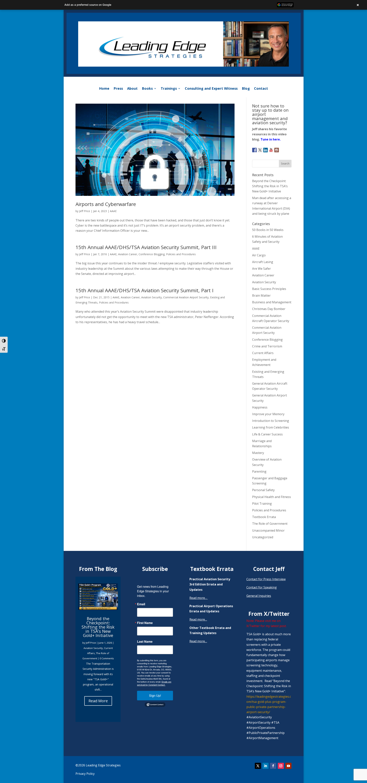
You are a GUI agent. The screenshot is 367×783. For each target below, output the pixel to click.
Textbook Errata (264, 517)
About (132, 88)
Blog (246, 88)
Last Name (145, 641)
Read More (98, 700)
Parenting (259, 471)
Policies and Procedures (181, 254)
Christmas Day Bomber (268, 309)
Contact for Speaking (261, 587)
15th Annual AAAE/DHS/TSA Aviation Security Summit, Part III (146, 247)
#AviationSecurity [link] (259, 717)
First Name (145, 622)
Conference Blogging (152, 254)
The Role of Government (269, 523)
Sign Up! (155, 695)
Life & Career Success (267, 434)
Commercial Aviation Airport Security (186, 297)
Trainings (169, 88)
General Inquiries (258, 596)
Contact (261, 88)
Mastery (258, 453)
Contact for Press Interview (266, 579)
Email (141, 604)
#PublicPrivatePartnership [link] (265, 733)
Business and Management (271, 302)
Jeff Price (84, 211)
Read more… (198, 598)
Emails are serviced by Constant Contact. (154, 683)
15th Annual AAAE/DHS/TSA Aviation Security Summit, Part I (145, 290)
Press (118, 88)
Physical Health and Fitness (271, 497)
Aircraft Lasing (262, 262)
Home (104, 88)
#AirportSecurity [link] (258, 722)
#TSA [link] (275, 722)
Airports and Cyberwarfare (106, 204)
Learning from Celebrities (270, 427)
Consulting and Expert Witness (211, 88)
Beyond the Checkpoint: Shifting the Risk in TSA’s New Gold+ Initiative (270, 186)
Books (147, 88)
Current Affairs (263, 353)
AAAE (113, 211)
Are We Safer (261, 268)
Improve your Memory (268, 414)
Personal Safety (263, 490)
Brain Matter (261, 295)
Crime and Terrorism (267, 346)
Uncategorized (262, 537)
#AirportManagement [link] (262, 738)
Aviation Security (151, 297)
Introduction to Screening (270, 421)
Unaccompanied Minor (268, 530)
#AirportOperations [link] (260, 728)
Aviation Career (127, 254)
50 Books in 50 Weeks (267, 230)
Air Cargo (259, 255)
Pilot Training (262, 503)
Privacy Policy (85, 774)
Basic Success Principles (269, 289)
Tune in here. (271, 139)
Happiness (259, 407)
